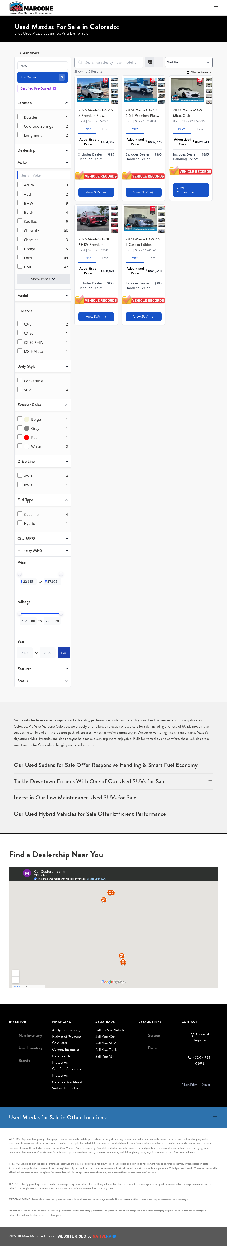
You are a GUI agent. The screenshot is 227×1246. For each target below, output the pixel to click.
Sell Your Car (105, 1036)
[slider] (19, 574)
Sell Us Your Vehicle (110, 1030)
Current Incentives (66, 1049)
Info (105, 129)
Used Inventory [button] (30, 1048)
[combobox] (108, 62)
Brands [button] (24, 1060)
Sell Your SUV (105, 1043)
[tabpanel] (43, 338)
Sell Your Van (104, 1056)
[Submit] (80, 62)
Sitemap (205, 1085)
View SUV (93, 192)
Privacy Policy (189, 1085)
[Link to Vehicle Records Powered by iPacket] (96, 175)
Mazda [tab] (26, 310)
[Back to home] (31, 7)
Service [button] (154, 1035)
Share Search (201, 72)
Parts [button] (152, 1048)
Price (87, 129)
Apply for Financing (66, 1030)
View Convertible (185, 190)
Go (63, 652)
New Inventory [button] (30, 1035)
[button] (216, 7)
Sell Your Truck (106, 1049)
